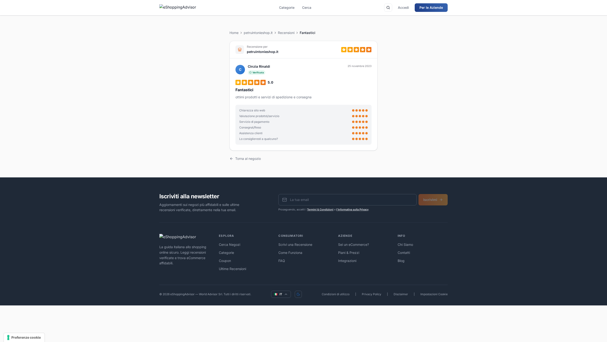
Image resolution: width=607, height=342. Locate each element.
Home (234, 33)
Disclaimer (401, 294)
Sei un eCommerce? (353, 244)
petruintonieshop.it (258, 33)
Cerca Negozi (229, 244)
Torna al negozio (248, 159)
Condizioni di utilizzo (335, 294)
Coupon (225, 261)
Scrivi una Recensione (295, 244)
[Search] (388, 8)
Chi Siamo (405, 244)
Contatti (404, 253)
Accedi (403, 7)
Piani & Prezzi (348, 253)
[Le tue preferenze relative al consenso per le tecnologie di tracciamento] (24, 337)
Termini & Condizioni (320, 209)
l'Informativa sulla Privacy (352, 209)
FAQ (281, 261)
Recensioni (286, 33)
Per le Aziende (431, 7)
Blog (401, 261)
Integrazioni (347, 261)
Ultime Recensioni (232, 269)
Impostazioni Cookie (434, 294)
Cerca (306, 7)
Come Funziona (290, 253)
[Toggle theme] (298, 294)
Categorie (286, 7)
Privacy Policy (371, 294)
